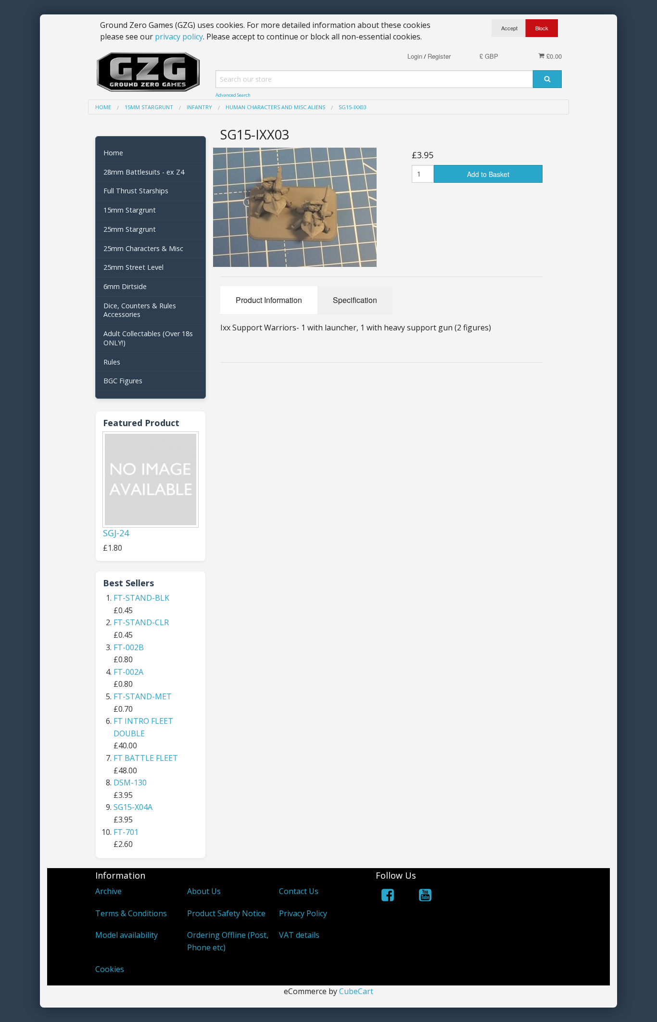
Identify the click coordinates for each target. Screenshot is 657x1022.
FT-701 (126, 832)
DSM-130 (130, 782)
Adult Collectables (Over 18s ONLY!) (148, 338)
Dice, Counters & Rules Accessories (139, 310)
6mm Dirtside (125, 286)
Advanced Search (233, 95)
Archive (108, 891)
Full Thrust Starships (135, 190)
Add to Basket (488, 174)
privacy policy (179, 36)
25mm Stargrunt (129, 229)
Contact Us (298, 891)
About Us (204, 891)
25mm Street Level (133, 267)
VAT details (299, 935)
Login (414, 56)
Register (439, 56)
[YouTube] (425, 897)
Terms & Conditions (131, 913)
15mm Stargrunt (129, 209)
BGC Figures (122, 380)
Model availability (126, 935)
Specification (355, 299)
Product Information (269, 299)
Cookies (109, 969)
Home (113, 152)
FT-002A (128, 672)
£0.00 (553, 56)
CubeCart (356, 991)
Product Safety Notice (226, 913)
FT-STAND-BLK (141, 598)
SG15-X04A (133, 807)
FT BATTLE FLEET (146, 758)
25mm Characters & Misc (143, 248)
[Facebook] (387, 897)
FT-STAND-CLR (141, 622)
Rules (111, 361)
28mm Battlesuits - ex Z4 (143, 172)
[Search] (547, 79)
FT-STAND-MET (143, 696)
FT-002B (129, 647)
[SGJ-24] (150, 479)
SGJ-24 (116, 533)
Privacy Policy (303, 913)
